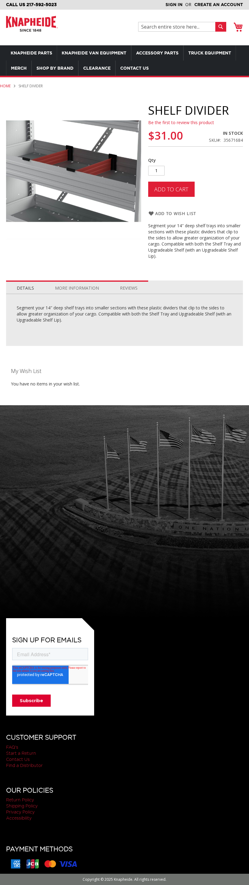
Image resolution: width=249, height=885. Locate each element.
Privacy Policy (20, 812)
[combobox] (178, 27)
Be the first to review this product (181, 122)
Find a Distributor (24, 765)
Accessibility (19, 818)
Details (25, 288)
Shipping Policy (22, 805)
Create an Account (218, 4)
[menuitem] (31, 53)
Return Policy (20, 799)
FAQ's (12, 747)
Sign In (173, 4)
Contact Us (18, 759)
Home (5, 86)
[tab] (25, 286)
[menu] (124, 60)
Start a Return (21, 753)
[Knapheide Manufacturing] (32, 27)
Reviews (129, 288)
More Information (77, 288)
